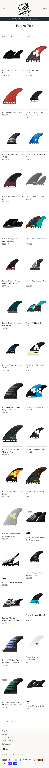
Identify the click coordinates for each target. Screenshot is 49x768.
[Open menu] (3, 9)
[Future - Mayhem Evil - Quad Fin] (36, 222)
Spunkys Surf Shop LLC (15, 755)
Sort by (4, 37)
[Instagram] (7, 749)
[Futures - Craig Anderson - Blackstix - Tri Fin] (36, 556)
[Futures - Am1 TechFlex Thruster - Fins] (12, 433)
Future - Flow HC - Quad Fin (35, 197)
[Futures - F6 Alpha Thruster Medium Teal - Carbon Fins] (12, 686)
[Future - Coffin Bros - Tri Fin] (12, 96)
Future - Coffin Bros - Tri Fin (12, 112)
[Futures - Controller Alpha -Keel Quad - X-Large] (36, 516)
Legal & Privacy (7, 731)
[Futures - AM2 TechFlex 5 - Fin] (36, 475)
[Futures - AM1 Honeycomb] (36, 391)
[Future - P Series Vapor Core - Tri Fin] (36, 264)
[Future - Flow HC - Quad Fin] (36, 180)
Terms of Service (7, 741)
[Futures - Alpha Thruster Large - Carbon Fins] (12, 391)
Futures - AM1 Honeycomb (35, 407)
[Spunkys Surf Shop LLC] (24, 9)
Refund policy (6, 744)
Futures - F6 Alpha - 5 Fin (35, 706)
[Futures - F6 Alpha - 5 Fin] (36, 683)
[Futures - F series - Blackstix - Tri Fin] (36, 598)
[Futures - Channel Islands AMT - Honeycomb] (12, 517)
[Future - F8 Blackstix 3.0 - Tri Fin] (12, 180)
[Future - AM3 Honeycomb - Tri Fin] (36, 54)
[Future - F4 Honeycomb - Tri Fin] (36, 138)
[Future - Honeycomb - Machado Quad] (12, 222)
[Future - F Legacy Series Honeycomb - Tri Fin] (36, 96)
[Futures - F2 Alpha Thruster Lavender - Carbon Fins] (12, 644)
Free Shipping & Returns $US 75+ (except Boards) (25, 19)
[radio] (28, 532)
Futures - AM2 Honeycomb (35, 449)
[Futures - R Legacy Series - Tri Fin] (12, 349)
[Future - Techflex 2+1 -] (36, 307)
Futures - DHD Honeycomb (12, 582)
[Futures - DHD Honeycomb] (12, 559)
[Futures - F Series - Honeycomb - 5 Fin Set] (12, 601)
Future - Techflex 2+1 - (34, 323)
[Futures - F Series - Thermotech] (36, 641)
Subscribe (5, 737)
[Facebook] (4, 749)
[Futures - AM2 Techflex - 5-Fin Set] (12, 475)
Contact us (5, 734)
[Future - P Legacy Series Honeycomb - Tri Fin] (12, 264)
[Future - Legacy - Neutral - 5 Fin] (12, 54)
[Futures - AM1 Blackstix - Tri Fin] (36, 349)
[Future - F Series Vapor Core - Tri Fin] (12, 138)
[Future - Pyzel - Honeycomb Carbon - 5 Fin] (12, 307)
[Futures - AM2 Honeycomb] (36, 433)
